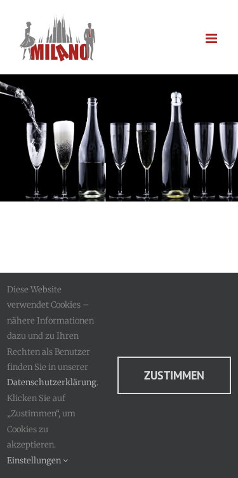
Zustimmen (174, 375)
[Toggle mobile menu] (212, 38)
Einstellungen (35, 460)
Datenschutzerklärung (51, 382)
